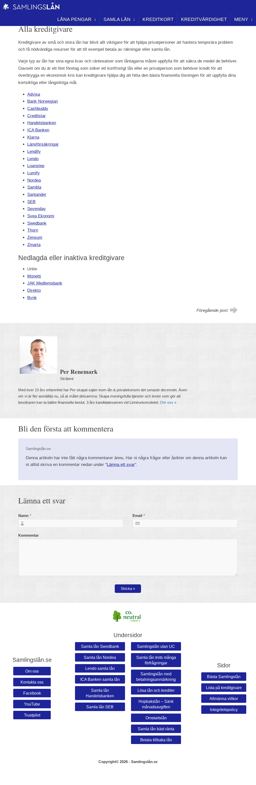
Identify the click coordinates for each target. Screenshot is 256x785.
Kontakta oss (32, 682)
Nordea (34, 180)
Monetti (34, 276)
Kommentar (28, 535)
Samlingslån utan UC (156, 646)
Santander (36, 194)
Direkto (34, 290)
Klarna (33, 137)
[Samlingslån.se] (5, 9)
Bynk (32, 297)
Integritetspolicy (224, 709)
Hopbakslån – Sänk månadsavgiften (156, 704)
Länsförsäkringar (43, 144)
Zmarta (33, 244)
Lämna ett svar (121, 464)
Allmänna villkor (224, 698)
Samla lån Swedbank (100, 646)
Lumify (33, 173)
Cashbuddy (37, 108)
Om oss (32, 671)
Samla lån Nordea (100, 657)
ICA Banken (38, 130)
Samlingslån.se (144, 762)
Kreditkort (158, 19)
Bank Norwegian (42, 101)
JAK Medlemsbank (44, 283)
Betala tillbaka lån (156, 740)
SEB (31, 201)
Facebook (32, 693)
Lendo (32, 158)
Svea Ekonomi (40, 216)
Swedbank (36, 223)
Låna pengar (74, 19)
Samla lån (117, 19)
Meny (241, 19)
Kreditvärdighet (204, 19)
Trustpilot (32, 715)
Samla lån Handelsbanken (100, 693)
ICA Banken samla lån (100, 679)
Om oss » (168, 402)
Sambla (34, 187)
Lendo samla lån (100, 668)
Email (137, 516)
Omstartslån (156, 718)
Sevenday (36, 208)
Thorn (32, 230)
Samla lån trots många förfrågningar (156, 660)
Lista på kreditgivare (224, 687)
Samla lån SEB (100, 707)
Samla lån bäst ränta (156, 729)
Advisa (33, 94)
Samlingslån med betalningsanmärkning (156, 677)
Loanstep (35, 165)
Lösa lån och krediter (156, 690)
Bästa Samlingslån (223, 676)
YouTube (32, 704)
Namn (23, 516)
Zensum (34, 237)
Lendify (34, 151)
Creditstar (36, 115)
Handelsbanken (41, 122)
